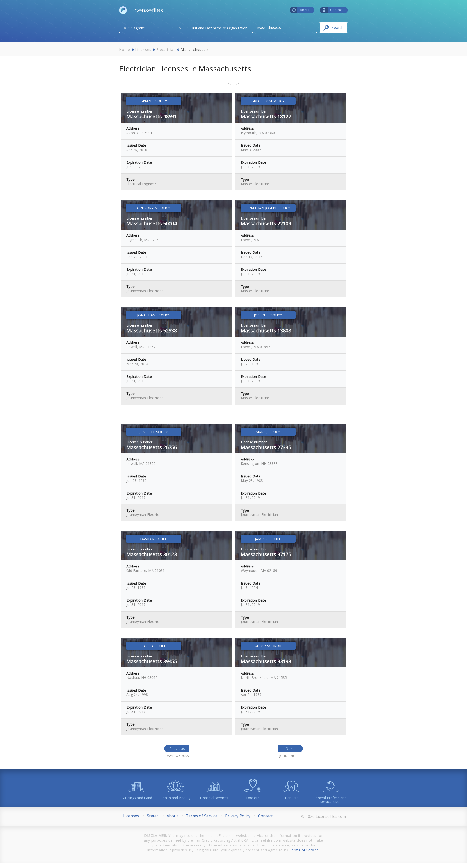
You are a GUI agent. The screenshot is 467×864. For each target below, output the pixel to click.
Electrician (166, 49)
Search (338, 27)
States (153, 816)
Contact (265, 816)
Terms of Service (201, 816)
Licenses (143, 49)
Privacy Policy (238, 816)
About (172, 816)
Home (124, 49)
